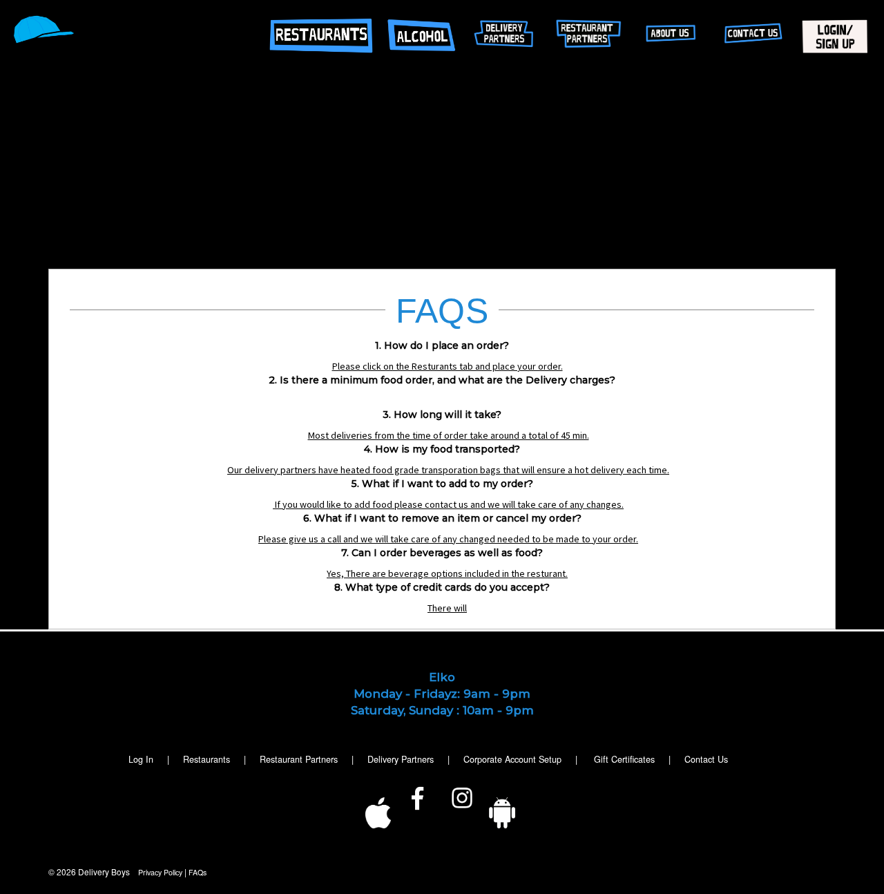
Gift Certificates (624, 759)
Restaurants (206, 759)
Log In (140, 759)
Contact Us (706, 759)
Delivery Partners (400, 759)
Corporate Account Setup (512, 759)
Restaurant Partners (299, 759)
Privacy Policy (160, 872)
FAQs (197, 872)
